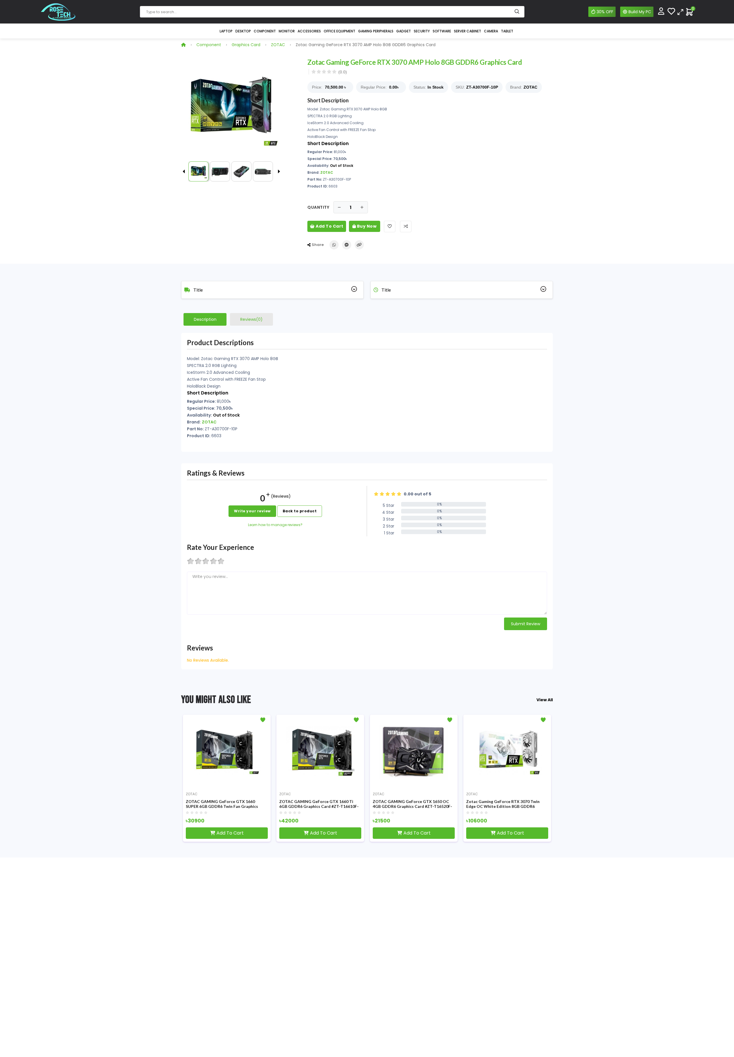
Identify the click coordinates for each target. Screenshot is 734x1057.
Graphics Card (246, 45)
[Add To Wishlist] (389, 226)
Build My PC (639, 12)
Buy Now (366, 226)
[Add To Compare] (405, 226)
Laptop (226, 31)
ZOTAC (278, 45)
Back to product (300, 511)
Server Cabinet (467, 31)
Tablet (507, 31)
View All (544, 700)
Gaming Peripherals (375, 31)
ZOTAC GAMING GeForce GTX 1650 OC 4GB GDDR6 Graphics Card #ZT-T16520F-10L (412, 804)
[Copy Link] (359, 244)
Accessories (309, 31)
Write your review (252, 511)
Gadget (403, 31)
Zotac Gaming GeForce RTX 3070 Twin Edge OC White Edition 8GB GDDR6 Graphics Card (503, 804)
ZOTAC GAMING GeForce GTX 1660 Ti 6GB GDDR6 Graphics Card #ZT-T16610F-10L (319, 804)
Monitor (287, 31)
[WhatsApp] (334, 244)
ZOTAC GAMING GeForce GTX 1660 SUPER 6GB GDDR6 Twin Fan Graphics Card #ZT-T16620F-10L (222, 804)
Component (265, 31)
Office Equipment (339, 31)
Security (422, 31)
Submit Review (525, 624)
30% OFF (605, 12)
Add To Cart (329, 226)
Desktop (243, 31)
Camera (491, 31)
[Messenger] (346, 244)
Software (442, 31)
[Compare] (680, 11)
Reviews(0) (251, 319)
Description (205, 319)
